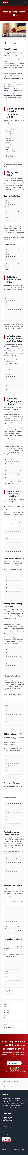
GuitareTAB (7, 101)
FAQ (3, 1132)
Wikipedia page (10, 1027)
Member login (5, 1134)
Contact (20, 1150)
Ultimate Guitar (8, 99)
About (3, 1131)
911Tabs (15, 101)
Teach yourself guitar (7, 1119)
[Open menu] (24, 3)
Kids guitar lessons (7, 1117)
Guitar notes (13, 55)
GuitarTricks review (7, 1120)
